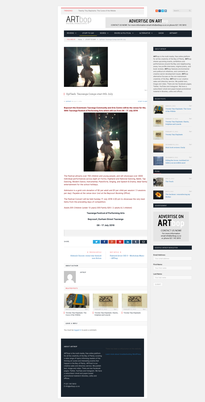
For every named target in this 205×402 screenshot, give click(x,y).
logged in (77, 330)
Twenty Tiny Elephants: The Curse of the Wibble (97, 11)
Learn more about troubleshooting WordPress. (123, 354)
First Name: (157, 264)
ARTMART (173, 33)
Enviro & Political (122, 33)
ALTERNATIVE (144, 33)
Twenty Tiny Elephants (132, 313)
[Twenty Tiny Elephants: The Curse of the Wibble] (76, 302)
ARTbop (68, 101)
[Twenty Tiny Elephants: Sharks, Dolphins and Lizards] (105, 302)
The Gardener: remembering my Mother (177, 195)
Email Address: (159, 255)
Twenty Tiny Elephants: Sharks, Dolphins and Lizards (106, 314)
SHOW (161, 33)
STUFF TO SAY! (142, 101)
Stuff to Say (88, 33)
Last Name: (157, 274)
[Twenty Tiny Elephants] (134, 302)
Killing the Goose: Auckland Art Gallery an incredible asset (177, 161)
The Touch (169, 181)
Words (103, 33)
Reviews (70, 33)
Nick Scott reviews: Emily (175, 147)
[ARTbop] (79, 19)
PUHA (157, 171)
